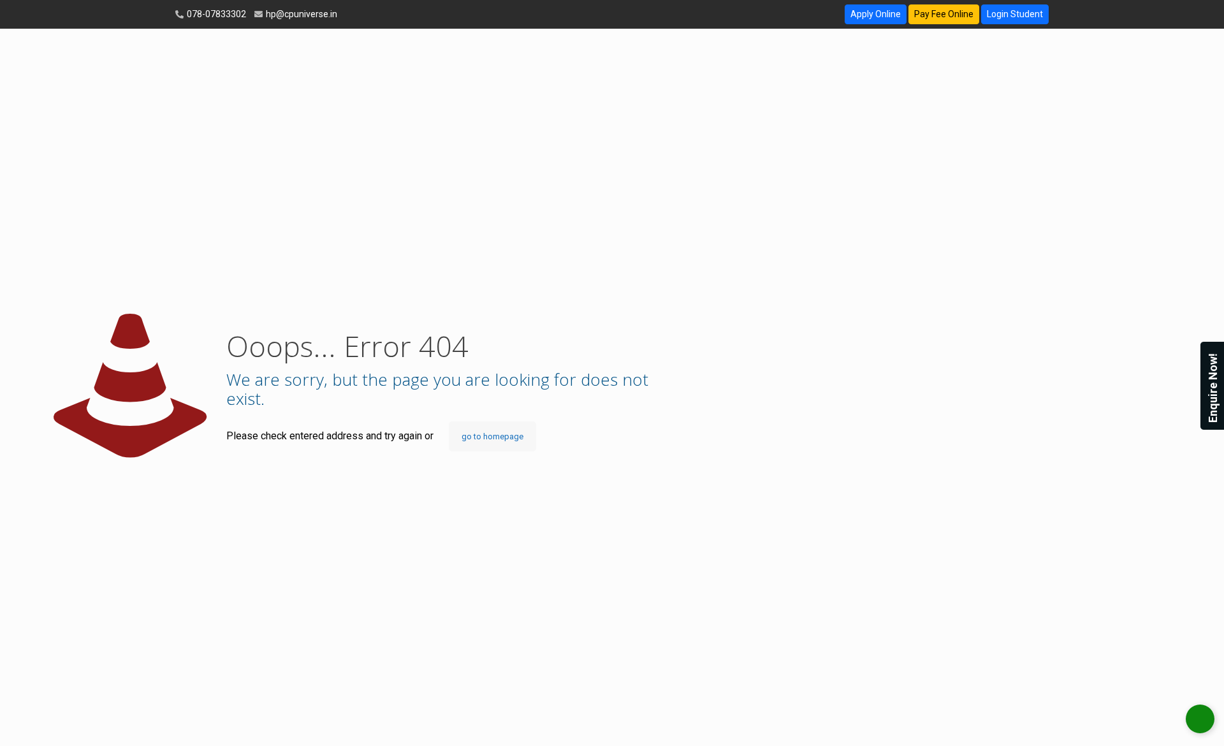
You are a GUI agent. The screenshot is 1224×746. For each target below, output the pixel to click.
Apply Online (875, 14)
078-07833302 (215, 14)
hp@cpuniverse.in (300, 14)
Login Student (1015, 14)
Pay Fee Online (943, 14)
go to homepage (492, 436)
